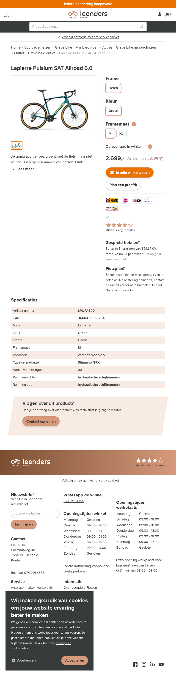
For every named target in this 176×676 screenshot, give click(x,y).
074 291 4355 (34, 572)
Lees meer (25, 169)
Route (15, 560)
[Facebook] (135, 664)
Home (16, 47)
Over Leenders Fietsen (80, 587)
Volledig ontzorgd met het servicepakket (90, 37)
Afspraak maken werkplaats (32, 587)
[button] (16, 145)
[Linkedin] (152, 664)
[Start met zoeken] (141, 26)
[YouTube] (161, 664)
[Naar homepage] (87, 14)
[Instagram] (144, 664)
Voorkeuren (26, 660)
